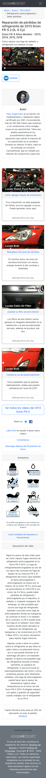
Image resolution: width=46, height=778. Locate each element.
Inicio (6, 10)
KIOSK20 (23, 716)
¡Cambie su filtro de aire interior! (23, 312)
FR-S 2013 (25, 10)
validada (13, 78)
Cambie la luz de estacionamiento (23, 374)
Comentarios (23, 440)
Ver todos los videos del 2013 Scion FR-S (23, 409)
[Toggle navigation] (40, 3)
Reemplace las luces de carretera (23, 252)
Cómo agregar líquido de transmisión (23, 195)
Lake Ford (11, 430)
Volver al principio (23, 730)
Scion (14, 10)
